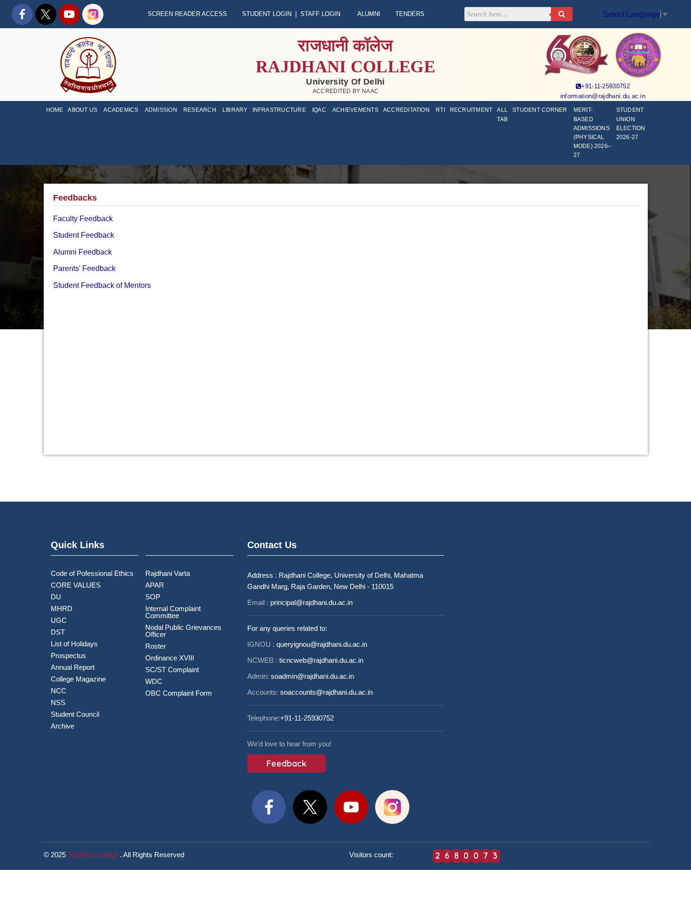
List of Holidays (74, 644)
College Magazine (78, 679)
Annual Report (72, 667)
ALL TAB (502, 114)
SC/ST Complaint (172, 670)
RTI (440, 110)
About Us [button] (82, 110)
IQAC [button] (319, 110)
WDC (153, 681)
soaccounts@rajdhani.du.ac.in (326, 692)
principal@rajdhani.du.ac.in (311, 602)
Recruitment (471, 110)
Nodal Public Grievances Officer (183, 630)
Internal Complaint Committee (173, 612)
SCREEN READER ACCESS (187, 13)
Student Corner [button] (539, 110)
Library (235, 110)
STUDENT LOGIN (266, 13)
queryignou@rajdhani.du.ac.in (321, 644)
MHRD (61, 609)
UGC (59, 620)
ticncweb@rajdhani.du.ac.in (321, 660)
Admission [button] (161, 110)
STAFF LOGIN (320, 13)
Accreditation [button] (406, 110)
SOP (152, 597)
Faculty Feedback (83, 219)
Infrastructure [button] (279, 110)
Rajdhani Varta (167, 573)
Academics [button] (120, 110)
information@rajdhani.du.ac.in (602, 96)
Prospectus (68, 655)
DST (58, 632)
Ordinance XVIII (169, 658)
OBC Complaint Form (178, 693)
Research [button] (199, 110)
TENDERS (409, 13)
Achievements (355, 110)
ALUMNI (368, 13)
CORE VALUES (76, 585)
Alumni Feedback (82, 252)
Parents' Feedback (84, 268)
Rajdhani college (93, 855)
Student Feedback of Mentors (102, 285)
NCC (58, 691)
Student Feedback (83, 235)
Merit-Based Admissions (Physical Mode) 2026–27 (592, 132)
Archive (62, 726)
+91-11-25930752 (605, 86)
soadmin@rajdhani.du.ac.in (312, 676)
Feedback (286, 763)
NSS (58, 702)
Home (54, 110)
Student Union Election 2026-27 (630, 123)
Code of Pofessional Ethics (92, 573)
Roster (155, 646)
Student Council (75, 714)
